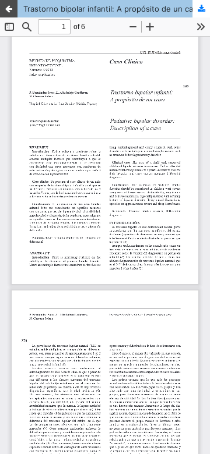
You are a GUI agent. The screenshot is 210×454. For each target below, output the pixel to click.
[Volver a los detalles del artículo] (9, 8)
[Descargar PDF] (201, 8)
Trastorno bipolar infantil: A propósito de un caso (112, 8)
